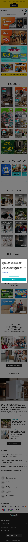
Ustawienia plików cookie (14, 276)
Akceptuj (14, 279)
